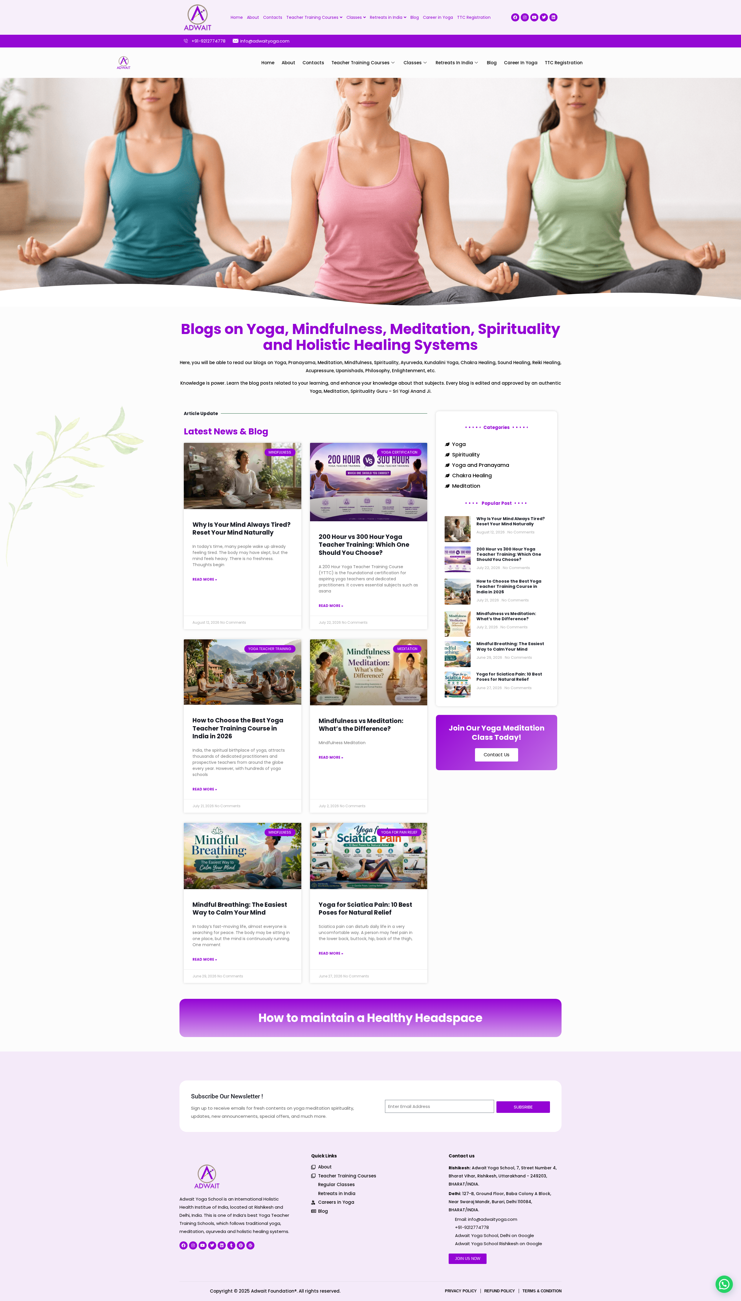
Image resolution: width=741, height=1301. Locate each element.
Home (237, 17)
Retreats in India (386, 17)
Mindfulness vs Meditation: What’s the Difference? (361, 725)
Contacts (272, 17)
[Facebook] (515, 17)
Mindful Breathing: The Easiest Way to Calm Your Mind (239, 908)
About (253, 17)
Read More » (204, 579)
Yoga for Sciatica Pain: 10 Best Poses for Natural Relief (365, 908)
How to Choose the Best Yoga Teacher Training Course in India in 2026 (237, 728)
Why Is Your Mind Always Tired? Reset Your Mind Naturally (241, 528)
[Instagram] (525, 17)
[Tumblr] (231, 1245)
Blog (414, 17)
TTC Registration (474, 17)
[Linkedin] (553, 17)
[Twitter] (544, 17)
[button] (724, 1284)
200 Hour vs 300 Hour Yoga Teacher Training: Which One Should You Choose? (364, 545)
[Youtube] (534, 17)
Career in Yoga (438, 17)
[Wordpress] (250, 1245)
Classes (354, 17)
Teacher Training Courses (312, 17)
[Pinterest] (241, 1245)
